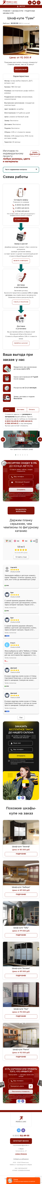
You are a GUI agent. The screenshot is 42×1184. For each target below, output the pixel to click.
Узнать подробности (34, 153)
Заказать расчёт (21, 69)
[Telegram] (19, 798)
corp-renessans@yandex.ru (21, 1145)
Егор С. (13, 643)
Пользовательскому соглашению (17, 496)
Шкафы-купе (17, 11)
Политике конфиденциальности (21, 494)
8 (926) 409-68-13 (22, 211)
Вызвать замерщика (21, 260)
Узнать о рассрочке (21, 302)
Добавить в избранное (21, 1159)
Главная (6, 11)
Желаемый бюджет (22, 482)
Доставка (20, 409)
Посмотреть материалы (21, 510)
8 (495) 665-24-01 (22, 208)
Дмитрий (13, 693)
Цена (7, 409)
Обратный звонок (21, 1141)
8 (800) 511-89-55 (22, 205)
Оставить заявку (21, 219)
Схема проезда (21, 1154)
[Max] (22, 798)
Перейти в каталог (21, 343)
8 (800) (21, 1136)
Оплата (32, 409)
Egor (12, 618)
